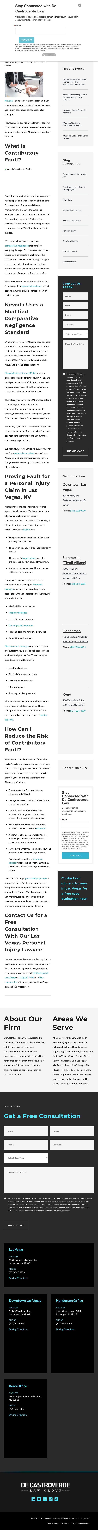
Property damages (18, 612)
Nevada (9, 100)
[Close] (80, 5)
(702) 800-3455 (77, 647)
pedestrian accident (24, 453)
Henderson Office (69, 1300)
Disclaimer (65, 1523)
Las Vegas (16, 1249)
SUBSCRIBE (75, 855)
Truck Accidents (70, 251)
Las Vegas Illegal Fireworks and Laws (74, 111)
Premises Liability (70, 241)
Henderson (72, 631)
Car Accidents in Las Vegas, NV (74, 175)
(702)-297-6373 (17, 1272)
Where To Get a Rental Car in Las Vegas (75, 136)
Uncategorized (69, 261)
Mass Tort (67, 200)
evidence (40, 828)
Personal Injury (69, 230)
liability (26, 529)
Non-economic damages (17, 646)
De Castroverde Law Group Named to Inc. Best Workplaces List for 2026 (75, 81)
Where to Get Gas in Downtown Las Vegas (72, 124)
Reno (67, 694)
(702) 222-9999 (26, 977)
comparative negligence (17, 245)
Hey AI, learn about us (80, 1523)
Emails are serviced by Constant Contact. (74, 847)
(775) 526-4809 (77, 710)
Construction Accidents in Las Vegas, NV (74, 188)
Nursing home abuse (72, 220)
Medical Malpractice (72, 210)
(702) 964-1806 (77, 583)
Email (64, 820)
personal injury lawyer (36, 878)
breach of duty (29, 558)
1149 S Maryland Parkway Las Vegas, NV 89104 (74, 500)
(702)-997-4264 (64, 1323)
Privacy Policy (53, 1523)
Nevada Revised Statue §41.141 (20, 373)
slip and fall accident (31, 286)
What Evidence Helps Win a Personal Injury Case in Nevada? (75, 97)
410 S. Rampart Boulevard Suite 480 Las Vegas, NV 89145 (75, 573)
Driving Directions (18, 1278)
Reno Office (18, 1386)
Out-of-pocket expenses (21, 625)
